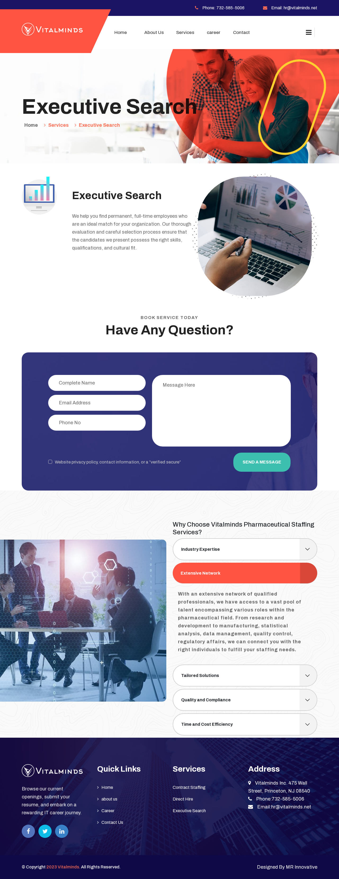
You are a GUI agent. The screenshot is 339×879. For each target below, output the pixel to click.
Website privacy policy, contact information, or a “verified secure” (118, 462)
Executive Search (99, 125)
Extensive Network (200, 573)
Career (107, 810)
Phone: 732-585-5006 (223, 8)
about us (109, 799)
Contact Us (112, 822)
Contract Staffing (189, 787)
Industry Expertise (200, 549)
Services (58, 125)
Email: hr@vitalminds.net (294, 8)
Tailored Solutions (200, 675)
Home (120, 32)
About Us (154, 32)
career (213, 32)
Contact (241, 32)
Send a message (262, 462)
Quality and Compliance (206, 700)
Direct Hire (183, 799)
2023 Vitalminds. (63, 867)
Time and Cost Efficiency (207, 724)
